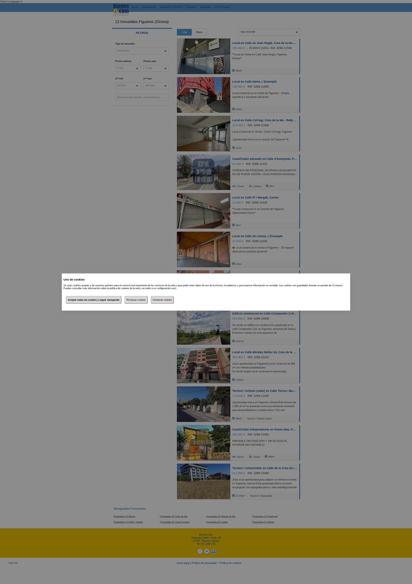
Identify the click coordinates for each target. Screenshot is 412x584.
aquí (173, 288)
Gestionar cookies (162, 299)
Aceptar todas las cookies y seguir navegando (93, 299)
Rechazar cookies (136, 299)
